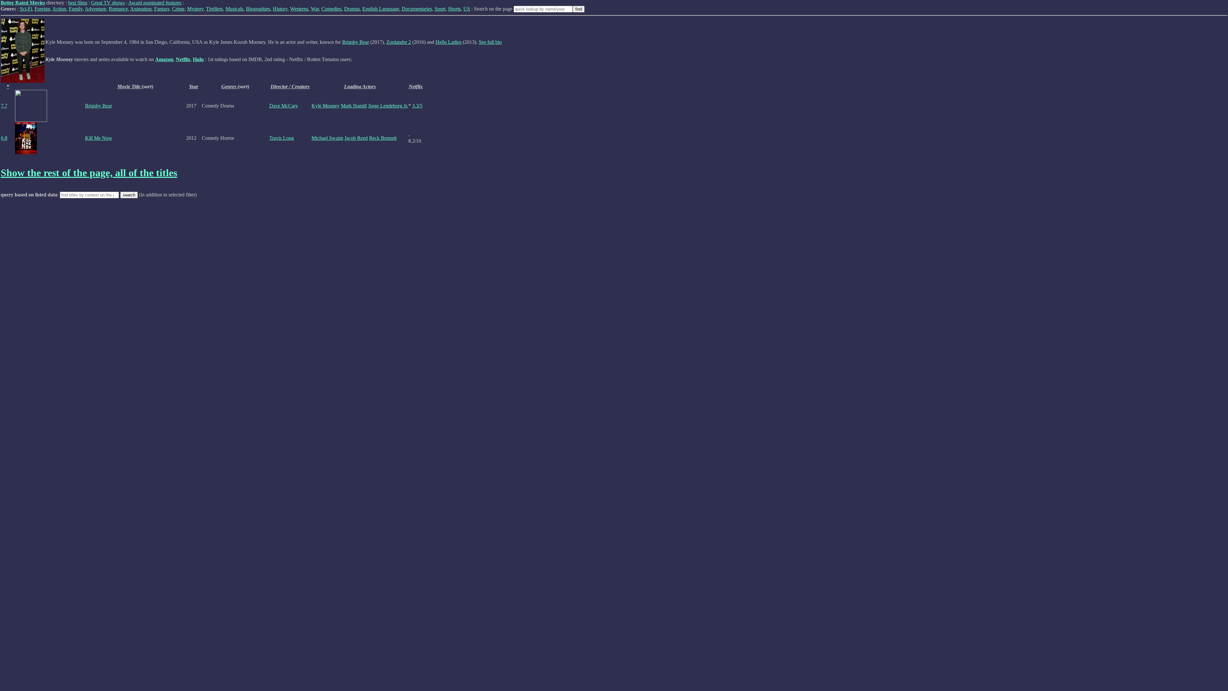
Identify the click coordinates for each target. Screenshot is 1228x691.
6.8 (4, 138)
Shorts (454, 9)
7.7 (4, 105)
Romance (118, 9)
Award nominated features (154, 2)
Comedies (331, 9)
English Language (380, 9)
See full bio (490, 42)
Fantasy (161, 9)
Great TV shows (108, 2)
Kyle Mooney (325, 105)
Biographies (258, 9)
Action (59, 9)
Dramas (352, 9)
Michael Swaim (327, 138)
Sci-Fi (26, 9)
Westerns (299, 9)
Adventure (95, 9)
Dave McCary (283, 105)
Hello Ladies (448, 42)
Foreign (42, 9)
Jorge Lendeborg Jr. (388, 105)
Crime (178, 9)
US (466, 9)
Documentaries (417, 9)
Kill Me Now (98, 138)
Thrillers (214, 9)
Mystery (195, 9)
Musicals (234, 9)
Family (76, 9)
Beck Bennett (383, 138)
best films (77, 2)
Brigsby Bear (355, 42)
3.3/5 (417, 105)
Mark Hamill (354, 105)
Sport (440, 9)
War (315, 9)
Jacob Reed (356, 138)
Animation (141, 9)
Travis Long (281, 138)
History (280, 9)
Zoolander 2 (398, 42)
